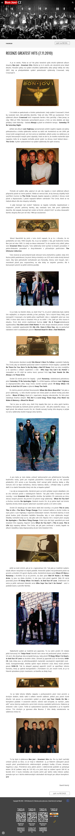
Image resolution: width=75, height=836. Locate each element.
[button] (2, 2)
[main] (29, 43)
